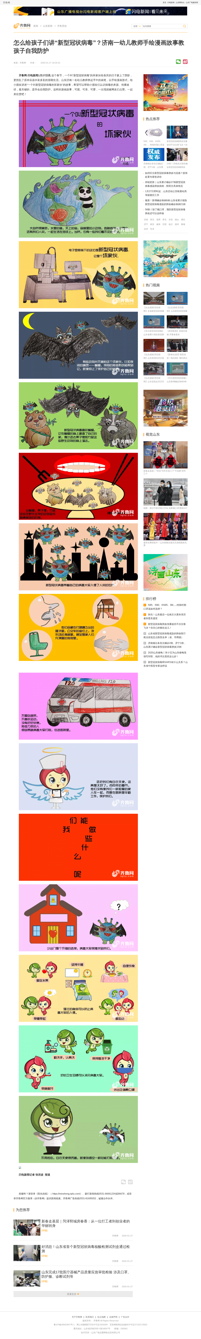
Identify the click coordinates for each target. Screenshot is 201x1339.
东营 (171, 219)
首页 (164, 2)
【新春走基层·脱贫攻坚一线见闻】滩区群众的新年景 (177, 358)
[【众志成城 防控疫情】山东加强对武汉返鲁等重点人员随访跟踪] (153, 345)
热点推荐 (153, 119)
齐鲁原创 (62, 26)
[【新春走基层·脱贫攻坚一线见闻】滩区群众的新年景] (177, 345)
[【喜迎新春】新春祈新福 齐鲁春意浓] (177, 321)
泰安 (152, 224)
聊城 (183, 224)
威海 (158, 224)
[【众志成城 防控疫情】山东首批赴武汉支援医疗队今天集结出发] (153, 368)
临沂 (171, 224)
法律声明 (113, 1317)
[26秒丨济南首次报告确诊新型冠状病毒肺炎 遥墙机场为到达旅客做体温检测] (177, 160)
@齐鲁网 (39, 1198)
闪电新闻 (171, 2)
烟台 (177, 219)
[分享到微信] (178, 61)
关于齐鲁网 (77, 1317)
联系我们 (90, 1317)
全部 (135, 26)
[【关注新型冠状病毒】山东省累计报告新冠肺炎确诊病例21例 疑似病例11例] (153, 321)
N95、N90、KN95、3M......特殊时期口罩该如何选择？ (153, 144)
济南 (146, 219)
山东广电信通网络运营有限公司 (105, 1332)
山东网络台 (180, 2)
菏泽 (152, 229)
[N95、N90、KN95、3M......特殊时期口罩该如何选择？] (153, 138)
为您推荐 (23, 1210)
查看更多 (71, 1294)
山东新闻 (47, 26)
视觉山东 (153, 434)
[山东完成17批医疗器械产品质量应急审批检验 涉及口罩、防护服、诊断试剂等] (27, 1278)
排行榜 (151, 599)
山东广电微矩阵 (192, 2)
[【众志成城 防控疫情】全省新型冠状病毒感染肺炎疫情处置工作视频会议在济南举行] (153, 298)
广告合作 (125, 1317)
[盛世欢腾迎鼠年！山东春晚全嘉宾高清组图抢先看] (165, 526)
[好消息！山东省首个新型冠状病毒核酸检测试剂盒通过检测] (27, 1253)
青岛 (152, 219)
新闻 (35, 26)
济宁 (146, 224)
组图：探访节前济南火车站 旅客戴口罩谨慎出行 (165, 508)
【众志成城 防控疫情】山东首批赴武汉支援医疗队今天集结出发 (153, 381)
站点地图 (101, 1317)
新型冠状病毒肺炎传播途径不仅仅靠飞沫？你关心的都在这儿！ (177, 144)
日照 (164, 224)
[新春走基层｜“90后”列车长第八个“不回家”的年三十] (165, 455)
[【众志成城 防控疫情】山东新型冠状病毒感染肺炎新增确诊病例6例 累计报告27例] (177, 298)
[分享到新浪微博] (185, 61)
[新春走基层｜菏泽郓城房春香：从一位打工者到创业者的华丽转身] (27, 1228)
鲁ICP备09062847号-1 (64, 1324)
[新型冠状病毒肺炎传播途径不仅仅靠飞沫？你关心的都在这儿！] (177, 138)
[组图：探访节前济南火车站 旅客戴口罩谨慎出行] (165, 492)
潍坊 (183, 219)
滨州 (146, 229)
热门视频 (153, 285)
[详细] (44, 1230)
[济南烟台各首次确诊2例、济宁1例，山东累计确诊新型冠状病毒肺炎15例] (153, 160)
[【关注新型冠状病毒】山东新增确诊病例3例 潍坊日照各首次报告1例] (177, 368)
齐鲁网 (6, 2)
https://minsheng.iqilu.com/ (66, 1193)
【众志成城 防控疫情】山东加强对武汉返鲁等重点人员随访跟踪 (153, 358)
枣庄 (164, 219)
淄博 (158, 219)
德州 (177, 224)
